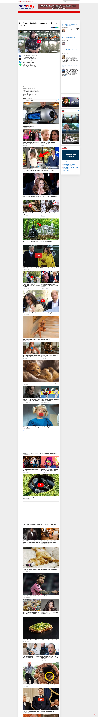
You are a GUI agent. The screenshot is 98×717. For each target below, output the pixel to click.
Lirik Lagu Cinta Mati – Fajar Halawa (70, 170)
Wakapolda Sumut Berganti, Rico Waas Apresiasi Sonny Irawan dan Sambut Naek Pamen (69, 40)
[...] (67, 36)
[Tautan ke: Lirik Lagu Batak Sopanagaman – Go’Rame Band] (70, 155)
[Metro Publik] (26, 6)
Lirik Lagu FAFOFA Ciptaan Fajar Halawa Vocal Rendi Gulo (70, 168)
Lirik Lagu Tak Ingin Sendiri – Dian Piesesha (70, 103)
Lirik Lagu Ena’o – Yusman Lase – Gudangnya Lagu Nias (69, 165)
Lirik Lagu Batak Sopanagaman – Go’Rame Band (69, 162)
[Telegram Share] (56, 27)
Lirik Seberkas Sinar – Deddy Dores (70, 172)
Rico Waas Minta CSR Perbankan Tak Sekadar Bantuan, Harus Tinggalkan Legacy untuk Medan (70, 25)
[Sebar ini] (52, 27)
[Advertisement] (49, 16)
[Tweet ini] (54, 27)
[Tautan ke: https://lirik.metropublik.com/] (78, 95)
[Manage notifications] (95, 714)
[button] (79, 1)
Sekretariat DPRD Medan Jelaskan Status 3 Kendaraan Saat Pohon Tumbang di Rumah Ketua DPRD (70, 54)
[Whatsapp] (58, 27)
